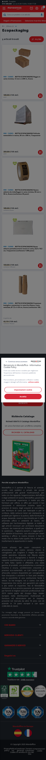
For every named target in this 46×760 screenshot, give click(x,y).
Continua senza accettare (17, 361)
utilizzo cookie (33, 382)
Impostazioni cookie (23, 389)
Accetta (23, 396)
